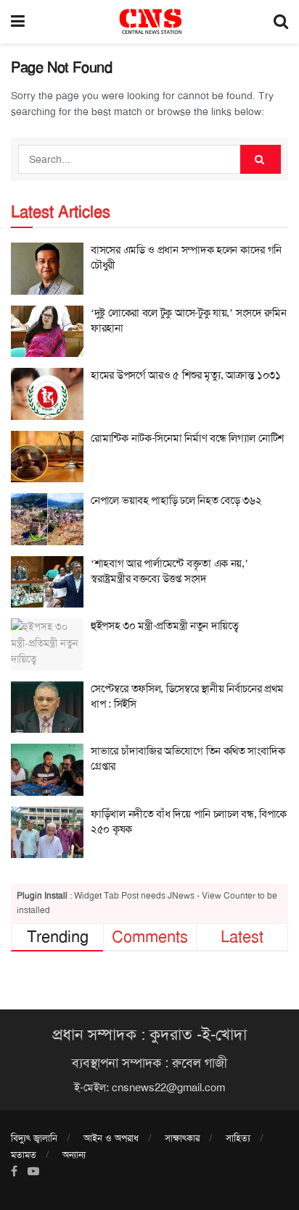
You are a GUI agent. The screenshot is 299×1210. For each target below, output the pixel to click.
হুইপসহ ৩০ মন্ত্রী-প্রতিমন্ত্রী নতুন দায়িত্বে (165, 625)
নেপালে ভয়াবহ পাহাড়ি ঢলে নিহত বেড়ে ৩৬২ (177, 500)
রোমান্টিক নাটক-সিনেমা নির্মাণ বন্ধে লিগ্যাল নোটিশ (187, 438)
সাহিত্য (238, 1138)
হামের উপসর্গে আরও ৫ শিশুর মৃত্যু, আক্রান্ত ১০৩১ (186, 375)
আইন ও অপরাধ (111, 1138)
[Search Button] (260, 159)
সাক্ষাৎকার (182, 1138)
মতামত (23, 1154)
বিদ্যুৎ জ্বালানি (34, 1138)
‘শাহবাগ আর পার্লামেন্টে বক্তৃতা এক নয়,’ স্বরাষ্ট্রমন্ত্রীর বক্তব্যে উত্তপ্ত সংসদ (169, 571)
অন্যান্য (74, 1154)
